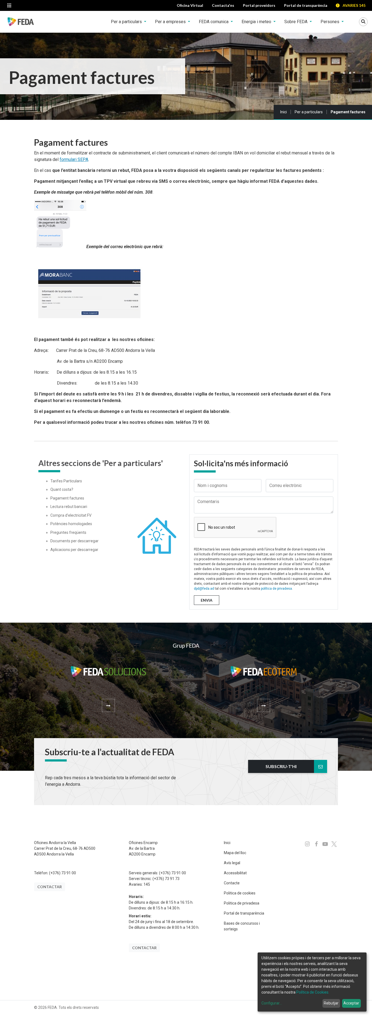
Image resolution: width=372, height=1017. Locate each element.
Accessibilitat (235, 873)
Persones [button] (330, 21)
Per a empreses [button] (171, 21)
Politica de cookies (239, 893)
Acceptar (351, 1003)
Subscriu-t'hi (281, 766)
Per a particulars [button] (127, 21)
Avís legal (232, 863)
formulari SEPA (74, 159)
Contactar (49, 886)
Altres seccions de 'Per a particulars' (100, 463)
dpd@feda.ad (204, 588)
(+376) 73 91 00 (62, 873)
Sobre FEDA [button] (296, 21)
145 (147, 884)
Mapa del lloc (235, 853)
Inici (283, 112)
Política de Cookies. (312, 992)
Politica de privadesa (241, 903)
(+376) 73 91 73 (166, 878)
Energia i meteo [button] (257, 21)
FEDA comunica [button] (214, 21)
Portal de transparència (244, 913)
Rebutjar (331, 1003)
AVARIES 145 (354, 5)
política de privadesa (276, 588)
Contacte (232, 883)
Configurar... (271, 1003)
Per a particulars (309, 112)
